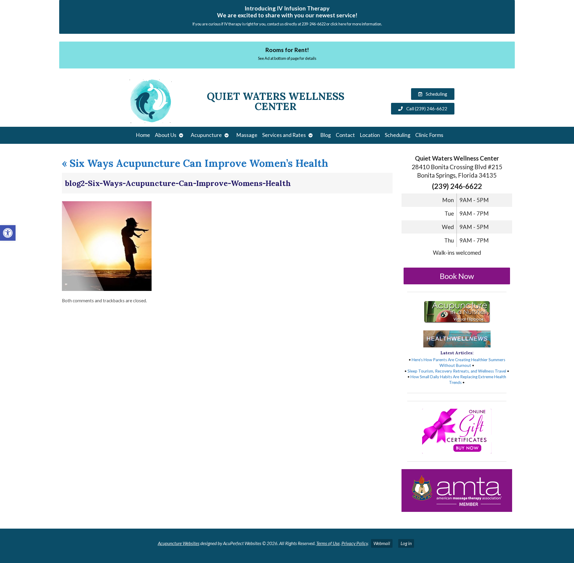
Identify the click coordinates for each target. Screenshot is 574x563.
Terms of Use (328, 543)
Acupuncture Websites (178, 543)
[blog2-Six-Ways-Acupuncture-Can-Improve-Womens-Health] (107, 289)
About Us (165, 135)
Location (370, 135)
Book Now (457, 275)
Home (143, 135)
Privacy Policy (354, 543)
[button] (8, 233)
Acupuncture (206, 135)
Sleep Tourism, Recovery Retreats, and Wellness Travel (456, 371)
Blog (325, 135)
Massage (246, 135)
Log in (406, 543)
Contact (345, 135)
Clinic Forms (429, 135)
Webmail (381, 543)
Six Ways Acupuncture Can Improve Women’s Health (195, 163)
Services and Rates (284, 135)
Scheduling (397, 135)
